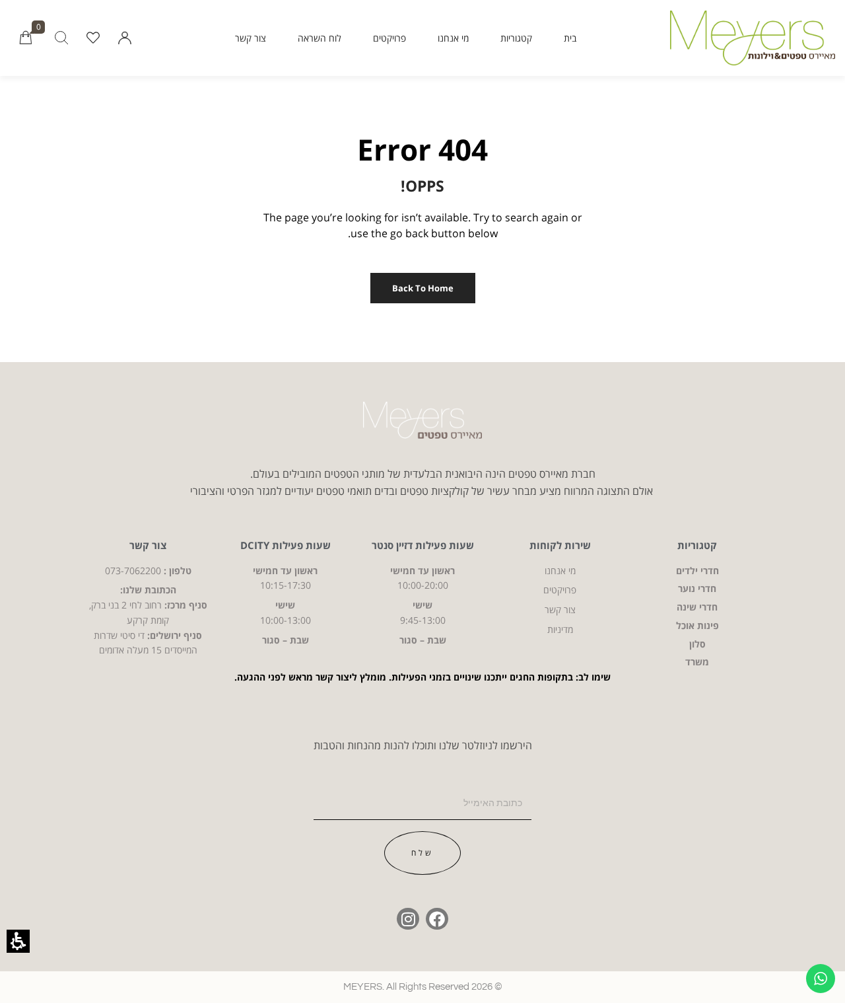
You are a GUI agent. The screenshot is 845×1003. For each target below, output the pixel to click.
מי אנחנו (453, 38)
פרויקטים (389, 38)
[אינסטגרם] (408, 919)
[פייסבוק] (437, 919)
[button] (124, 38)
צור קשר (250, 38)
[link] (93, 38)
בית (570, 38)
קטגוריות (516, 38)
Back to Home (423, 288)
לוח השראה (319, 38)
